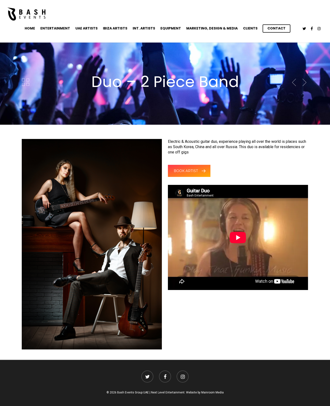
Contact (276, 28)
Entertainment (55, 28)
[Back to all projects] (25, 82)
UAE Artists (86, 28)
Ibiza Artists (115, 28)
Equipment (170, 28)
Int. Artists (144, 28)
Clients (250, 28)
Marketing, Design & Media (212, 28)
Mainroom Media (212, 392)
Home (30, 28)
